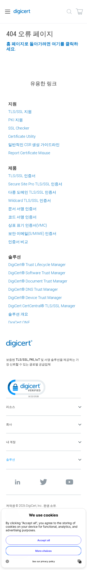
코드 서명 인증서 (22, 217)
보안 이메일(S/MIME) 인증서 (32, 233)
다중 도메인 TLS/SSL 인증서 (32, 192)
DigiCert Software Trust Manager (36, 272)
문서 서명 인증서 (22, 208)
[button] (26, 388)
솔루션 (10, 459)
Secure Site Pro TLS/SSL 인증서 (35, 184)
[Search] (69, 11)
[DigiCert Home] (22, 11)
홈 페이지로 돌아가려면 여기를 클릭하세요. (42, 46)
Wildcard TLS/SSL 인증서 (29, 200)
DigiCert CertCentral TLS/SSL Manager (41, 305)
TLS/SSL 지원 (20, 111)
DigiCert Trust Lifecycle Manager (37, 264)
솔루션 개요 (18, 314)
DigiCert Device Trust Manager (35, 297)
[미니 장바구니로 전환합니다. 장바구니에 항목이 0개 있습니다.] (79, 11)
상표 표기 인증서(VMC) (27, 225)
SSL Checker (18, 128)
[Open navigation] (7, 11)
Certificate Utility (22, 136)
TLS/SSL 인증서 (21, 175)
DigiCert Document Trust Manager (37, 281)
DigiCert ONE (19, 322)
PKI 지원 (15, 119)
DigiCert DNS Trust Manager (33, 289)
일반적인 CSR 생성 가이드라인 (34, 144)
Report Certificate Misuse (29, 152)
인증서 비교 (18, 241)
